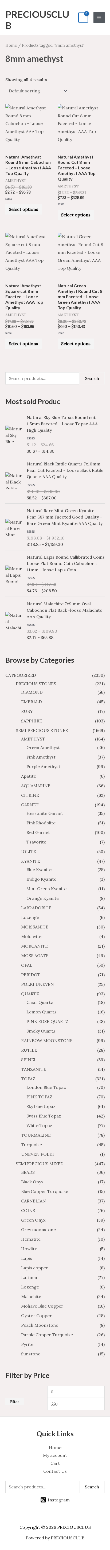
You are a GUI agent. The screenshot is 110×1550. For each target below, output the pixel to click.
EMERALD (31, 701)
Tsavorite (36, 842)
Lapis (26, 1258)
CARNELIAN (33, 1201)
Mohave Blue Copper (42, 1306)
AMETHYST (33, 739)
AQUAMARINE (35, 785)
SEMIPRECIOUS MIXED (40, 1163)
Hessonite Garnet (44, 813)
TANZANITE (33, 1069)
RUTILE (29, 1050)
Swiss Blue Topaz (43, 1116)
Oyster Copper (36, 1315)
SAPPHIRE (31, 720)
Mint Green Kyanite (46, 888)
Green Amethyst (43, 747)
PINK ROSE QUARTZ (47, 1021)
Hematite (31, 1239)
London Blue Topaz (46, 1087)
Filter (14, 1401)
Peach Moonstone (39, 1325)
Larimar (29, 1277)
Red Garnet (38, 832)
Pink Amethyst (41, 757)
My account (55, 1455)
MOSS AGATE (35, 955)
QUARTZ (30, 993)
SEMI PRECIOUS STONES (42, 730)
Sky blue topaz (41, 1106)
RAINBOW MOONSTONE (47, 1040)
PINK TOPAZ (39, 1096)
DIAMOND (32, 692)
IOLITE (28, 851)
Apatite (28, 776)
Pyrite (27, 1344)
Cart (55, 1463)
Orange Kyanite (42, 898)
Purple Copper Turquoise (47, 1334)
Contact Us (55, 1471)
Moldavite (31, 936)
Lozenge (30, 917)
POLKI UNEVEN (37, 984)
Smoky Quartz (41, 1031)
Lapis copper (34, 1267)
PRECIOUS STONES (36, 683)
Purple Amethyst (43, 766)
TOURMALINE (36, 1135)
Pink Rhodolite (41, 822)
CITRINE (30, 795)
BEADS (28, 1172)
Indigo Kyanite (41, 879)
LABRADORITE (36, 907)
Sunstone (30, 1353)
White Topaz (39, 1125)
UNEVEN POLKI (37, 1154)
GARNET (30, 804)
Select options (23, 209)
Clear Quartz (39, 1002)
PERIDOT (30, 974)
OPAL (26, 965)
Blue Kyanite (39, 869)
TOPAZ (28, 1078)
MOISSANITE (34, 927)
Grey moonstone (38, 1229)
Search (92, 378)
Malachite (31, 1296)
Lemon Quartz (41, 1011)
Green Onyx (33, 1220)
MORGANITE (34, 946)
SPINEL (29, 1059)
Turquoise (31, 1144)
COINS (28, 1210)
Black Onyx (32, 1181)
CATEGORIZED (20, 675)
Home (11, 45)
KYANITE (30, 861)
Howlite (29, 1248)
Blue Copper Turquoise (44, 1191)
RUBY (27, 711)
